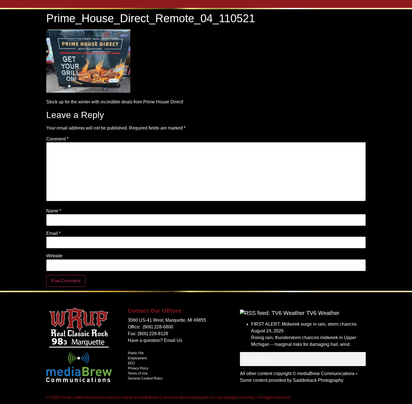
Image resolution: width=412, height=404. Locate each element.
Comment (57, 139)
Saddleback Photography (318, 380)
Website (54, 256)
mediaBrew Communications (326, 373)
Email (53, 233)
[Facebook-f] (363, 397)
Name (53, 211)
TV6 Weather (322, 313)
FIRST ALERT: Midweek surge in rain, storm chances (304, 324)
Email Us (173, 340)
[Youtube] (356, 397)
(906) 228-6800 (158, 326)
